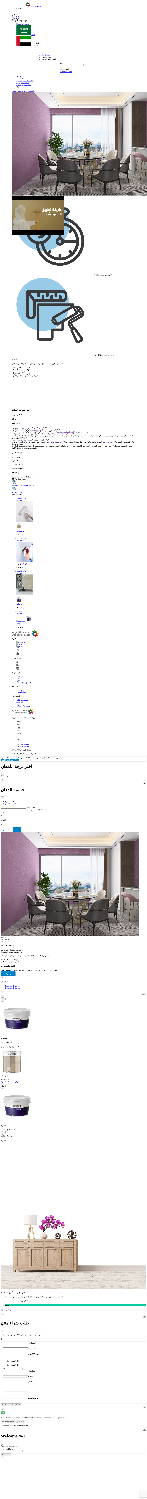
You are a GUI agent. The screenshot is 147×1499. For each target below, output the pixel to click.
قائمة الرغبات (45, 55)
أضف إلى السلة (8, 974)
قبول (2, 760)
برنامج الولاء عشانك (23, 706)
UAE (33, 45)
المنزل (18, 76)
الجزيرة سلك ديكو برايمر (65, 432)
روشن (18, 623)
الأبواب (3, 820)
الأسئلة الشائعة (21, 692)
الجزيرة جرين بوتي (36, 430)
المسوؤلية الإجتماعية (23, 683)
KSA (33, 35)
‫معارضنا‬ (19, 678)
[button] (23, 21)
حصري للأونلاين (22, 700)
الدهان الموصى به (13, 962)
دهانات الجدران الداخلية (24, 81)
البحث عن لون (26, 1301)
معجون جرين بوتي (22, 563)
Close (7, 760)
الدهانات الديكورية (22, 83)
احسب (17, 830)
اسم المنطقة (31, 807)
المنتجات (19, 79)
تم (2, 781)
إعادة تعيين (6, 830)
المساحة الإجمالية (8, 960)
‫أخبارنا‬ (18, 680)
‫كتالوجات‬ (19, 702)
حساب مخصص (10, 803)
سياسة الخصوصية (22, 744)
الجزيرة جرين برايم (19, 428)
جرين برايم (20, 531)
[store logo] (21, 6)
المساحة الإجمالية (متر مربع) (37, 810)
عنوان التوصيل (17, 8)
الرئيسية (19, 704)
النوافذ (3, 812)
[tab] (73, 409)
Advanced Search (66, 72)
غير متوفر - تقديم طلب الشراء (11, 1082)
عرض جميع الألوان (7, 1309)
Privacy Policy (14, 760)
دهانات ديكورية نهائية (23, 85)
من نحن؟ (19, 676)
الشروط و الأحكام (22, 746)
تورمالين (19, 604)
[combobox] (72, 65)
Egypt (28, 24)
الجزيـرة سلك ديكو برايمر (55, 442)
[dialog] (73, 774)
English (38, 45)
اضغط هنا (4, 758)
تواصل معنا (16, 17)
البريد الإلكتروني (8, 1449)
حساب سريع (9, 801)
